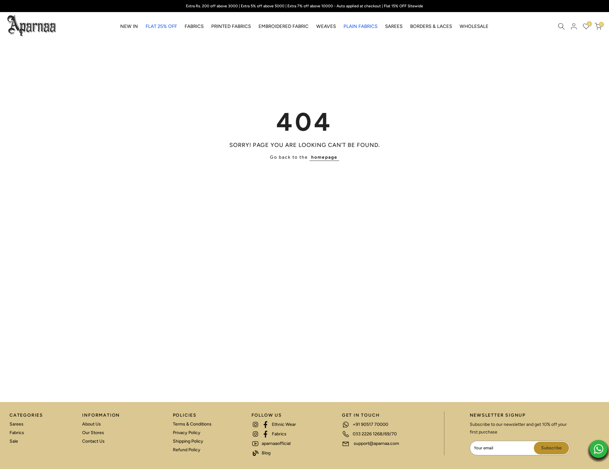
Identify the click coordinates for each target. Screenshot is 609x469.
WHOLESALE (474, 26)
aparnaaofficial (276, 443)
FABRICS (194, 26)
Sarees (16, 424)
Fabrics (17, 432)
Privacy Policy (186, 432)
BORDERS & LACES (431, 26)
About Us (91, 424)
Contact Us (93, 441)
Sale (14, 441)
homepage (324, 157)
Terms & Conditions (192, 424)
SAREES (394, 26)
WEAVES (326, 26)
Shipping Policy (188, 441)
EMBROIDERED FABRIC (284, 26)
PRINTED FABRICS (231, 26)
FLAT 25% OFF (161, 26)
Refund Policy (186, 449)
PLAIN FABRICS (360, 26)
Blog (266, 453)
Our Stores (93, 432)
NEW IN (129, 26)
